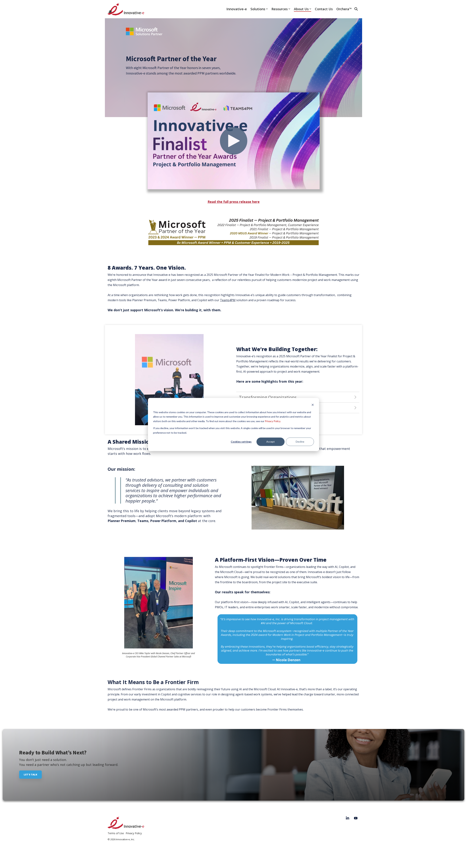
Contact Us (324, 9)
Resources (279, 9)
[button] (348, 818)
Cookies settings (241, 441)
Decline (300, 441)
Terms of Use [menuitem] (116, 833)
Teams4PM (228, 300)
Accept (270, 441)
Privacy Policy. (273, 421)
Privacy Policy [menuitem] (134, 833)
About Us (301, 9)
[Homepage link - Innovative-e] (126, 827)
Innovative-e (236, 9)
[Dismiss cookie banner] (312, 405)
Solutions (257, 9)
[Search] (356, 9)
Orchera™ (344, 9)
